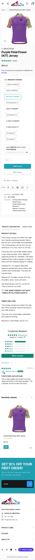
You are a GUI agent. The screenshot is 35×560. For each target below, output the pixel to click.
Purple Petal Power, (19, 204)
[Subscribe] (30, 484)
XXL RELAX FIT (11, 133)
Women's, (16, 206)
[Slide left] (3, 28)
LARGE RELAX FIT (12, 115)
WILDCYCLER (7, 49)
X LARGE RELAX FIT (12, 127)
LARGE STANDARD (12, 109)
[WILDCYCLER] (10, 504)
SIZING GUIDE (27, 227)
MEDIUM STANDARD (12, 96)
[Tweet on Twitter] (13, 187)
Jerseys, (15, 200)
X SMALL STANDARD (13, 84)
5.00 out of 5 (22, 335)
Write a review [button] (17, 356)
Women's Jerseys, (19, 208)
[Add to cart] (6, 447)
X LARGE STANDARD (12, 121)
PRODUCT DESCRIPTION (11, 227)
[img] (6, 368)
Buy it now (17, 172)
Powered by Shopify (23, 557)
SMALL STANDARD (12, 90)
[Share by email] (22, 187)
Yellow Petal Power (19, 210)
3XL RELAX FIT (11, 139)
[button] (2, 3)
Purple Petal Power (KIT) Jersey (14, 436)
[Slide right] (31, 28)
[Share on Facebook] (8, 187)
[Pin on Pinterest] (17, 187)
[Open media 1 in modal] (17, 28)
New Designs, (23, 200)
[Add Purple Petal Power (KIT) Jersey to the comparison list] (31, 448)
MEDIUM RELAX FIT (12, 103)
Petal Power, (17, 202)
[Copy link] (27, 187)
